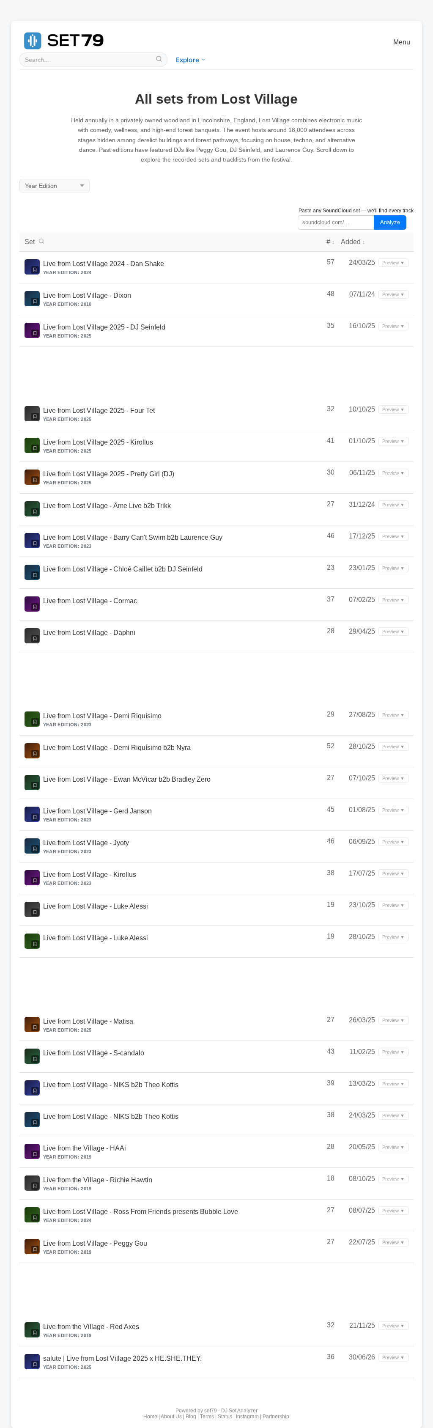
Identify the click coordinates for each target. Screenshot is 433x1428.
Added (353, 241)
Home (150, 1417)
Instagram (247, 1417)
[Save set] (35, 270)
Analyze (390, 222)
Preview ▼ (393, 262)
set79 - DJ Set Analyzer (231, 1411)
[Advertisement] (216, 373)
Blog (191, 1417)
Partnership (276, 1417)
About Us (171, 1417)
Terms (207, 1417)
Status (225, 1417)
